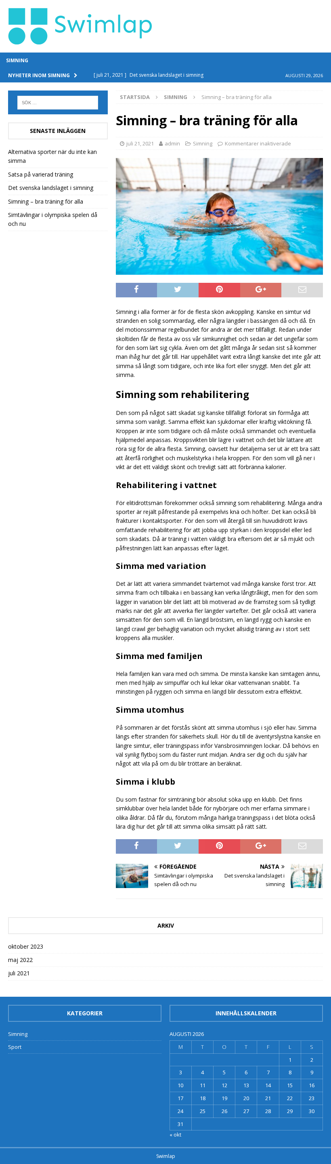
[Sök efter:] (58, 102)
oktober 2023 (25, 946)
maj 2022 (20, 960)
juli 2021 (19, 973)
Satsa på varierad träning (40, 174)
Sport (14, 1046)
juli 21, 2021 (140, 143)
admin (172, 143)
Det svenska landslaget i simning (50, 188)
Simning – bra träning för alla (45, 201)
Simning (17, 60)
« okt (175, 1134)
